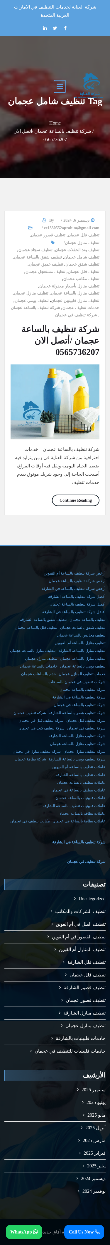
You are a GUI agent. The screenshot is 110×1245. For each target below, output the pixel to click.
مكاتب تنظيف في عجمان (30, 821)
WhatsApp (21, 1231)
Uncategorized (92, 898)
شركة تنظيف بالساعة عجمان (35, 307)
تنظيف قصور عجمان (48, 235)
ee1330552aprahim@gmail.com (71, 228)
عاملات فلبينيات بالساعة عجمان (80, 798)
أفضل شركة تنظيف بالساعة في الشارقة (74, 612)
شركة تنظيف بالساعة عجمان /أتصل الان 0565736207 (60, 340)
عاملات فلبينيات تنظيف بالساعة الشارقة (74, 806)
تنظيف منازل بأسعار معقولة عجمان (69, 286)
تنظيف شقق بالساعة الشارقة (43, 619)
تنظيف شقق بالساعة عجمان (38, 257)
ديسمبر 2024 (93, 1178)
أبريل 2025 (95, 1127)
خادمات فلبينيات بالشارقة (81, 1038)
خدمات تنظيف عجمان (80, 307)
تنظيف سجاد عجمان (35, 250)
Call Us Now (82, 1231)
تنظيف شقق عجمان (82, 264)
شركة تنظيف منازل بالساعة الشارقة (77, 736)
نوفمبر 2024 (94, 1191)
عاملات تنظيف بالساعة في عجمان (78, 790)
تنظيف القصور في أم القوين (79, 936)
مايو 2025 (96, 1115)
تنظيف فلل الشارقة (86, 962)
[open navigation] (60, 86)
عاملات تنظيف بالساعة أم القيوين (79, 767)
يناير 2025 (96, 1165)
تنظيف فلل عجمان (83, 235)
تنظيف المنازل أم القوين (82, 949)
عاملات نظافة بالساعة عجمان (82, 813)
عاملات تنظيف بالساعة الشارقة (81, 775)
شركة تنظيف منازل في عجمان (37, 751)
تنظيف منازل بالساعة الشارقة (82, 650)
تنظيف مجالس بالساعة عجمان (81, 635)
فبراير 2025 (95, 1153)
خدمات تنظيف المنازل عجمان (82, 674)
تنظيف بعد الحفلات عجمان (77, 250)
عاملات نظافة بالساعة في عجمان (79, 821)
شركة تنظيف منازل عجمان (84, 751)
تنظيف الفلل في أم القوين (81, 924)
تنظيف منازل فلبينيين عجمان (75, 300)
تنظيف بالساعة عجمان (88, 619)
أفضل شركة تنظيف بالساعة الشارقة (77, 596)
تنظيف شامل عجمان (81, 257)
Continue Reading (72, 500)
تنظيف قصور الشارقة (85, 987)
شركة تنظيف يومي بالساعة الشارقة (77, 759)
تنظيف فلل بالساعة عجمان (36, 627)
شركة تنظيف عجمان (29, 713)
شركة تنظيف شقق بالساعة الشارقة (77, 713)
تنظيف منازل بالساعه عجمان (83, 658)
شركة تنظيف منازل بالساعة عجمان (78, 744)
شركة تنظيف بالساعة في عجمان (80, 705)
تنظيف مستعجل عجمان (45, 271)
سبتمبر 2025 (94, 1089)
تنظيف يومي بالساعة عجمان (83, 666)
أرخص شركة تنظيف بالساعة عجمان (77, 581)
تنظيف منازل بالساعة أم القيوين (80, 643)
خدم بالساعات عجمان (38, 674)
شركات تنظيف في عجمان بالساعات (77, 682)
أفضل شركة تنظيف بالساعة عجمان (78, 604)
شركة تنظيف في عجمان (76, 315)
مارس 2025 (94, 1140)
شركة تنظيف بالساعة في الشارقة (79, 697)
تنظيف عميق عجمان (46, 264)
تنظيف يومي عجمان (32, 300)
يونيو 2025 (96, 1102)
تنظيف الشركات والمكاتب (80, 911)
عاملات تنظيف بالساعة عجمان (81, 782)
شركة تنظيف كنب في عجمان (41, 728)
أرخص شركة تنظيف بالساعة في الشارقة (73, 588)
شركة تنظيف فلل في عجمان (41, 720)
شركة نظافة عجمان (30, 759)
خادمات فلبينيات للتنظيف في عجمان (70, 1050)
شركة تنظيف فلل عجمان (86, 720)
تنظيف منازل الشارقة (84, 1012)
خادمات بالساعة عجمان (38, 666)
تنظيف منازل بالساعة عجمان (75, 293)
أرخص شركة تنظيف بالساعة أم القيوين (75, 573)
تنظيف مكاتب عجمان (81, 279)
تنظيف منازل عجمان (82, 243)
